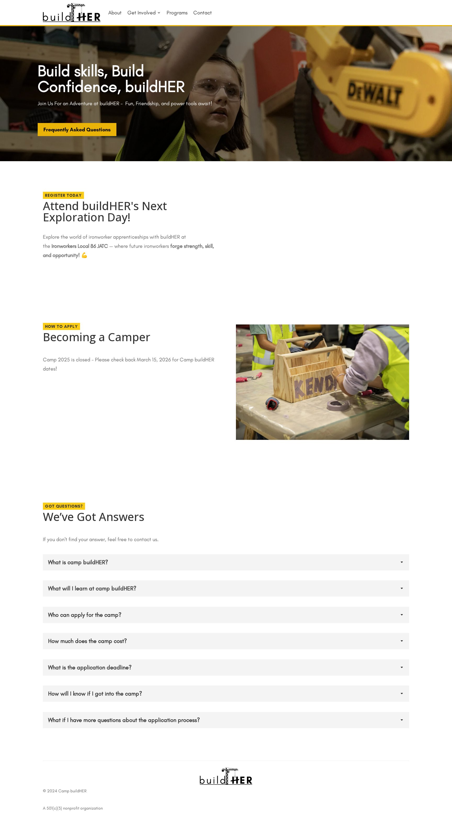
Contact (202, 12)
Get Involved (141, 12)
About (115, 12)
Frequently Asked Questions (77, 129)
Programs (177, 12)
